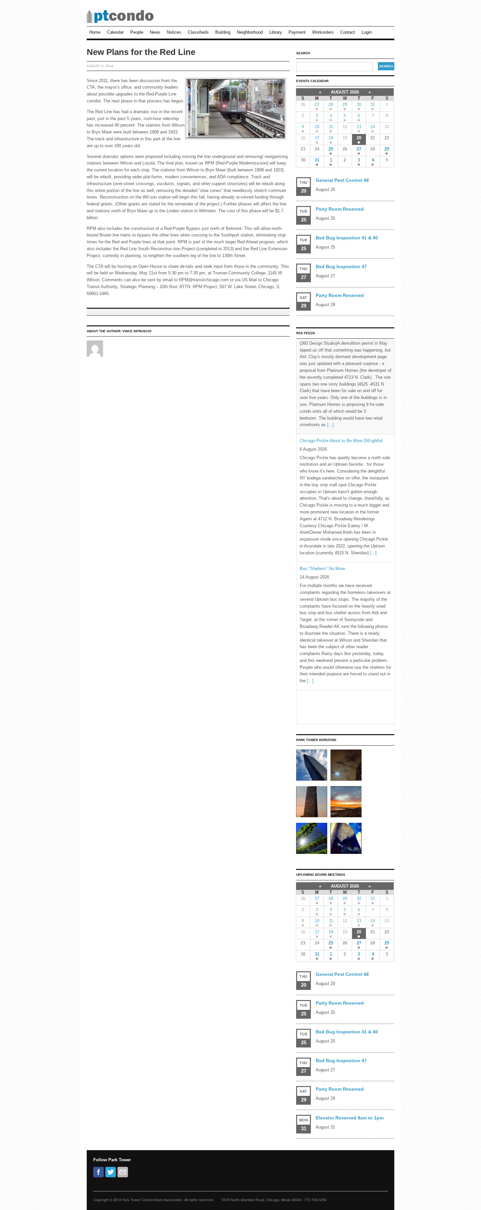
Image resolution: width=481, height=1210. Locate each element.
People (136, 32)
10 (317, 126)
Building (222, 32)
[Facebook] (98, 1172)
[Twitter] (110, 1172)
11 (331, 126)
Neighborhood (250, 32)
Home (94, 32)
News (155, 32)
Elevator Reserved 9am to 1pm (349, 1117)
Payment (297, 32)
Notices (174, 32)
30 (359, 104)
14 (372, 126)
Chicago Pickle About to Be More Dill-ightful (341, 347)
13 (359, 126)
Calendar (115, 32)
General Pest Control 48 (342, 180)
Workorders (323, 32)
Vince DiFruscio (136, 331)
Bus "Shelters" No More (322, 475)
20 (359, 137)
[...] (373, 459)
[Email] (122, 1172)
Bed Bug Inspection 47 (341, 266)
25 (331, 149)
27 (317, 104)
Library (275, 32)
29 (345, 104)
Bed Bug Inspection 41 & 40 (347, 237)
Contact (347, 32)
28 (331, 104)
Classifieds (198, 32)
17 (317, 137)
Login (367, 32)
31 (372, 104)
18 (331, 137)
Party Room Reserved (340, 209)
